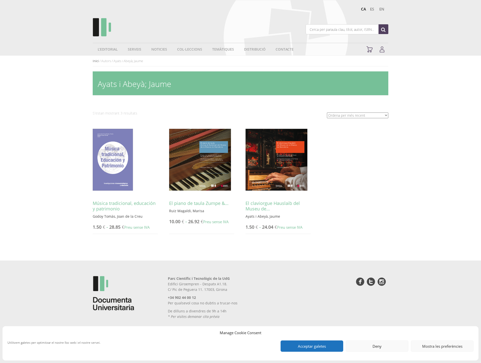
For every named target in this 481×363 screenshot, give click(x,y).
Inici (96, 61)
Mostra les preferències (442, 346)
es (372, 9)
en (381, 9)
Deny (377, 346)
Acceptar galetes (312, 346)
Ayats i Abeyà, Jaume (263, 216)
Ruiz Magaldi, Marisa (186, 210)
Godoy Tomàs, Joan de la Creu (118, 216)
